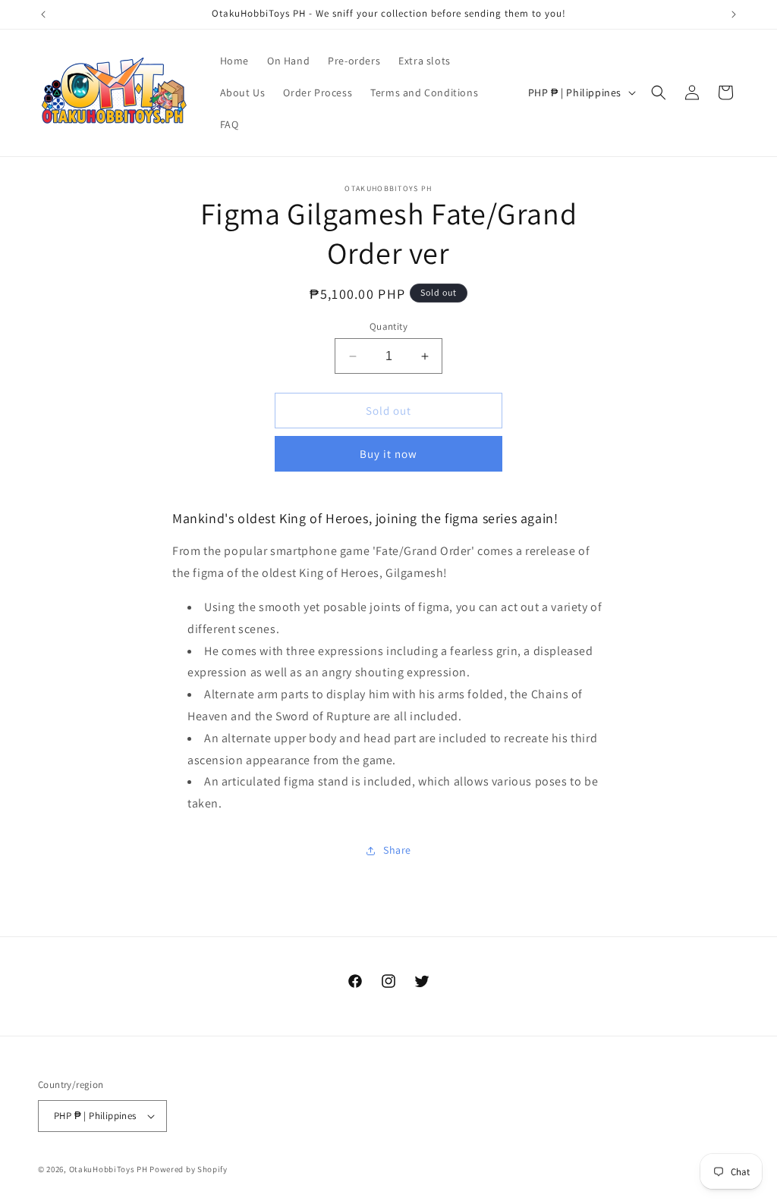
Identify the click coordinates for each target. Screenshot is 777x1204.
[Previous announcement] (43, 14)
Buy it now (388, 454)
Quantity (388, 326)
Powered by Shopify (188, 1169)
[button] (658, 92)
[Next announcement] (733, 14)
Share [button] (397, 850)
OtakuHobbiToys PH (108, 1169)
